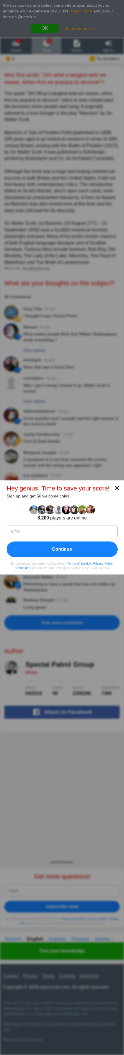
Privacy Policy (102, 563)
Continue (62, 549)
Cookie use (22, 568)
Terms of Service (79, 563)
